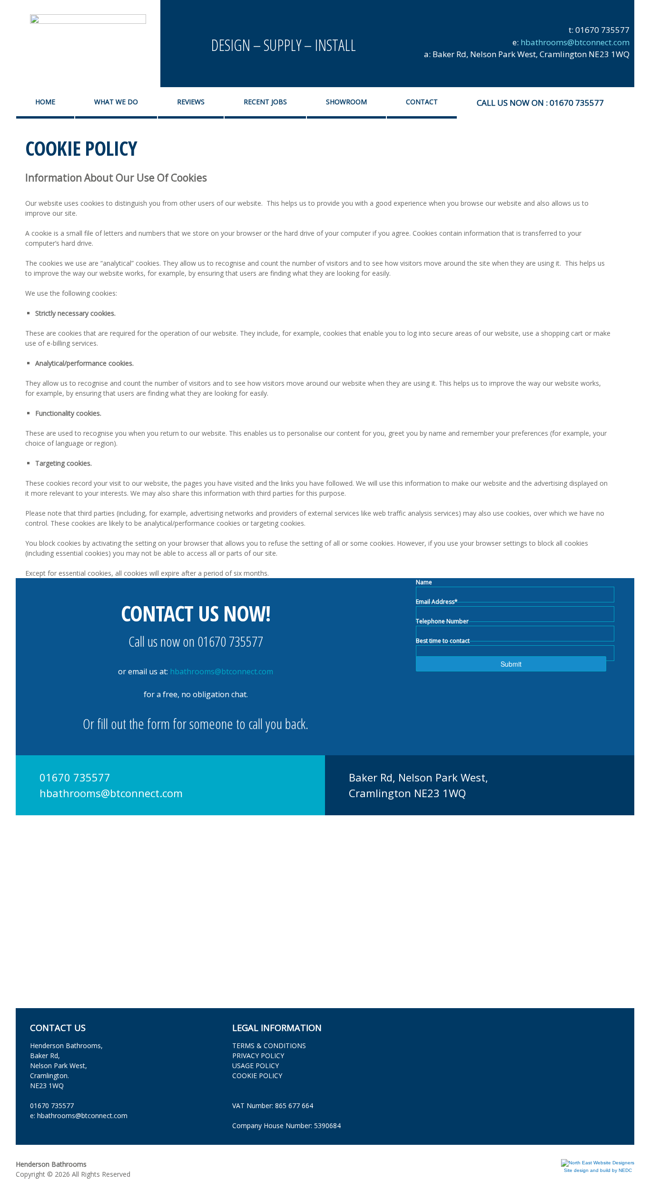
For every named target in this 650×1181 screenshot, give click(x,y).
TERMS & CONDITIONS (269, 1045)
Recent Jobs (265, 101)
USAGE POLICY (255, 1065)
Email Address (437, 602)
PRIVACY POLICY (258, 1055)
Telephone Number (442, 621)
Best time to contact (443, 641)
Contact (422, 101)
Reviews (191, 101)
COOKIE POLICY (257, 1075)
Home (45, 101)
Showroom (346, 101)
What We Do (116, 101)
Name (424, 582)
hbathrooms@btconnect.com (575, 42)
